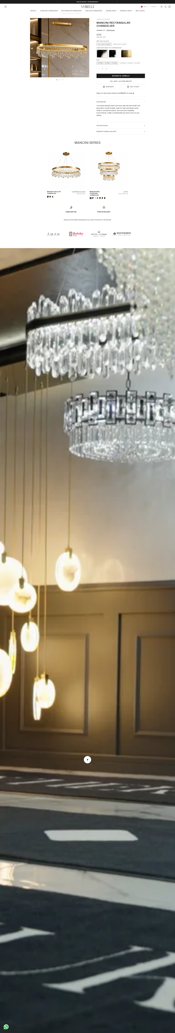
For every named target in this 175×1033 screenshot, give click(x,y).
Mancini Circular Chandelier (54, 192)
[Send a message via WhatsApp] (6, 1027)
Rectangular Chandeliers (71, 11)
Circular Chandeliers (93, 11)
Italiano (153, 6)
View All (33, 11)
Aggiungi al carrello (121, 76)
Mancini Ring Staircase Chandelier (95, 193)
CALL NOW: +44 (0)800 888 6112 (121, 81)
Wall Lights (140, 11)
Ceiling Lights (111, 11)
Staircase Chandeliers (49, 11)
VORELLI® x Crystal (103, 19)
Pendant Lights (126, 11)
